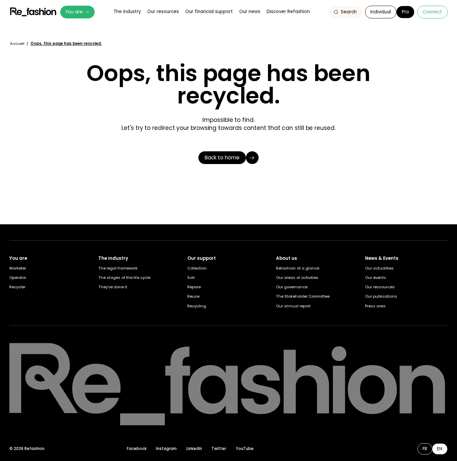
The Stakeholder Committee (303, 296)
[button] (345, 12)
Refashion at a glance (297, 268)
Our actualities (379, 268)
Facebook (137, 448)
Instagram (166, 448)
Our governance (291, 287)
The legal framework (118, 268)
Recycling (196, 306)
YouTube (245, 448)
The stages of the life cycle (124, 277)
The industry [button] (127, 11)
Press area (375, 306)
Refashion (33, 11)
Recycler (17, 287)
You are (74, 12)
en (439, 449)
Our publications (381, 296)
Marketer (17, 268)
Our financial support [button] (209, 11)
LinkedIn (194, 448)
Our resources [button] (163, 11)
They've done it (112, 287)
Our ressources (380, 287)
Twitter (218, 448)
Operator (17, 277)
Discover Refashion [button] (288, 11)
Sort (191, 277)
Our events (375, 277)
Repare (194, 287)
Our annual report (293, 306)
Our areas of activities (297, 277)
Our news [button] (249, 11)
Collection (197, 268)
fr (425, 449)
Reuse (193, 296)
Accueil (17, 43)
